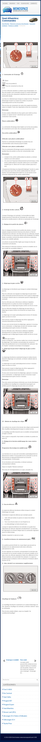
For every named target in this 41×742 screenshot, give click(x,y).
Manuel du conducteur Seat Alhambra (19, 23)
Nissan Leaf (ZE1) (9, 712)
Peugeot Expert (8, 704)
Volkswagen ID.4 (9, 720)
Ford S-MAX (7, 689)
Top (18, 3)
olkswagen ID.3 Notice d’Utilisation (15, 716)
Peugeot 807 (7, 701)
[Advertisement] (20, 34)
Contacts (33, 3)
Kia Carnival (7, 693)
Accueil (5, 3)
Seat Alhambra (5, 23)
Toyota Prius (7, 723)
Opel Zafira (7, 697)
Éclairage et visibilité (13, 25)
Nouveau (12, 3)
